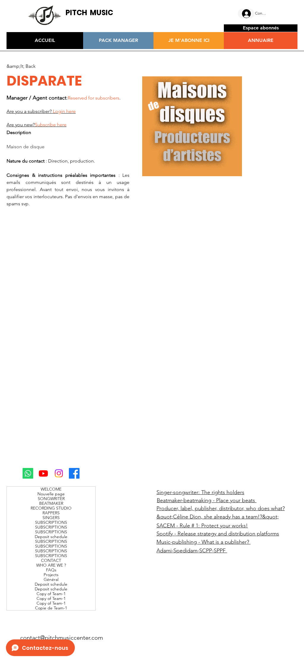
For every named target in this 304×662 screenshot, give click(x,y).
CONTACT (51, 560)
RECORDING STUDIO (51, 508)
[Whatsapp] (28, 473)
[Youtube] (43, 473)
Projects (51, 574)
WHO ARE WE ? (51, 565)
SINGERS (51, 517)
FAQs (51, 570)
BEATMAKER (51, 503)
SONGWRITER (51, 498)
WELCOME (51, 489)
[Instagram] (58, 473)
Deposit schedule (51, 536)
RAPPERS (51, 512)
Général (51, 579)
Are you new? (36, 124)
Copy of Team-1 (51, 593)
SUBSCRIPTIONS (51, 522)
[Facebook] (74, 473)
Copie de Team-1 (51, 608)
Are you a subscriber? (41, 111)
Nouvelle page (51, 493)
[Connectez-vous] (246, 13)
